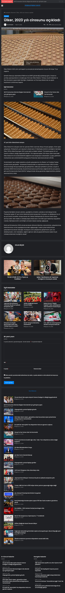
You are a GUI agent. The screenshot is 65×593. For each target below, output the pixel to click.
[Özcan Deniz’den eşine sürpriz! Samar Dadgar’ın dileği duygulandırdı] (8, 399)
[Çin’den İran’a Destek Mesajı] (8, 457)
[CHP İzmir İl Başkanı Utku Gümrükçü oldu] (8, 472)
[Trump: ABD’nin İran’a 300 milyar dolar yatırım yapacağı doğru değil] (8, 488)
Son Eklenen (32, 391)
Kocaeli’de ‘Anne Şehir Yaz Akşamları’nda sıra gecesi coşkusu (33, 425)
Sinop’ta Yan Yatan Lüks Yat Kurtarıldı (26, 432)
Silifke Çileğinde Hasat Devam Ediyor (31, 304)
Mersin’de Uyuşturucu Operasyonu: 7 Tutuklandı (29, 516)
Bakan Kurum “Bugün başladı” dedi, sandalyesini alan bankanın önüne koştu (52, 305)
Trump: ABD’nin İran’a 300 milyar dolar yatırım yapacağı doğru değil (35, 485)
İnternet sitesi (37, 368)
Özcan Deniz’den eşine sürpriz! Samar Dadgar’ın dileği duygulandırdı (35, 397)
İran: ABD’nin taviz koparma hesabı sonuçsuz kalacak (52, 323)
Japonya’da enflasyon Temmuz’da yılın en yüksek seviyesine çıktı (12, 305)
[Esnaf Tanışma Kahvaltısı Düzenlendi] (32, 316)
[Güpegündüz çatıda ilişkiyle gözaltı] (8, 412)
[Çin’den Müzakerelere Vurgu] (8, 450)
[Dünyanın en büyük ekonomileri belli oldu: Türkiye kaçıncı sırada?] (12, 316)
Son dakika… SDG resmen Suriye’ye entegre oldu (29, 508)
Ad (5, 362)
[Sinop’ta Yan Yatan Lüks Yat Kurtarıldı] (38, 94)
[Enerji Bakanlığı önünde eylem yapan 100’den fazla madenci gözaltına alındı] (8, 503)
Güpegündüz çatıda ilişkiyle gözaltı (23, 1)
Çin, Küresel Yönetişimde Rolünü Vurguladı (27, 493)
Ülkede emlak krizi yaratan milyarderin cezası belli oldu (31, 538)
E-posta (6, 368)
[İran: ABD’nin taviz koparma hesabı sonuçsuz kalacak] (52, 316)
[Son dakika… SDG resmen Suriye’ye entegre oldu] (8, 510)
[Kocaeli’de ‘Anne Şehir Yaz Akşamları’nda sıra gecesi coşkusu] (8, 427)
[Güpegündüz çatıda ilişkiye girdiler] (8, 465)
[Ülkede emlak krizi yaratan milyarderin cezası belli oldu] (8, 541)
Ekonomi (13, 12)
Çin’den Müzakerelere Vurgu (23, 447)
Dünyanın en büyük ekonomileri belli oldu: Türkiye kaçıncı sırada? (11, 324)
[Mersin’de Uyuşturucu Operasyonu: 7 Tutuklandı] (8, 518)
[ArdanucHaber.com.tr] (32, 5)
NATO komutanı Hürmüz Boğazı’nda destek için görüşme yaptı (23, 405)
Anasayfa (7, 12)
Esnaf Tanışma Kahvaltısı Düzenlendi (31, 323)
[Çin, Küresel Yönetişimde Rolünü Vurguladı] (8, 495)
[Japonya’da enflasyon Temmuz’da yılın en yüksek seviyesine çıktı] (12, 297)
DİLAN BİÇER (10, 24)
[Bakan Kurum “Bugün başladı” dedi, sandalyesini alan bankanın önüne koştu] (52, 297)
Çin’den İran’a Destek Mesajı (23, 455)
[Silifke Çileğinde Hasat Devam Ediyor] (32, 297)
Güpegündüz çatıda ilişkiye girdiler (25, 463)
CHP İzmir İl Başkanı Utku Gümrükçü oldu (26, 470)
